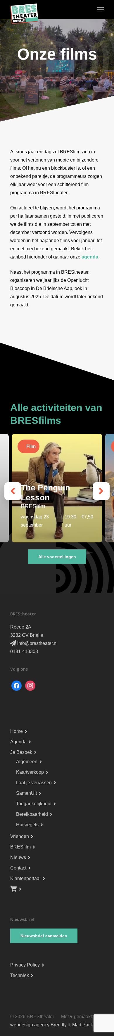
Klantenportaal (25, 878)
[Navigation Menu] (100, 9)
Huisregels (27, 824)
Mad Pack (82, 1024)
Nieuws (18, 857)
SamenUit (26, 793)
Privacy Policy (25, 964)
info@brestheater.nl (37, 643)
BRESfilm (20, 846)
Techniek (19, 975)
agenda (90, 256)
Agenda (18, 741)
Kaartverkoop (30, 772)
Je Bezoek (21, 752)
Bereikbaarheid (32, 814)
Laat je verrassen (34, 782)
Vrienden (19, 836)
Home (16, 731)
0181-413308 (24, 651)
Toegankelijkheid (33, 803)
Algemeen (26, 761)
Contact (18, 867)
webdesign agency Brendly (39, 1024)
